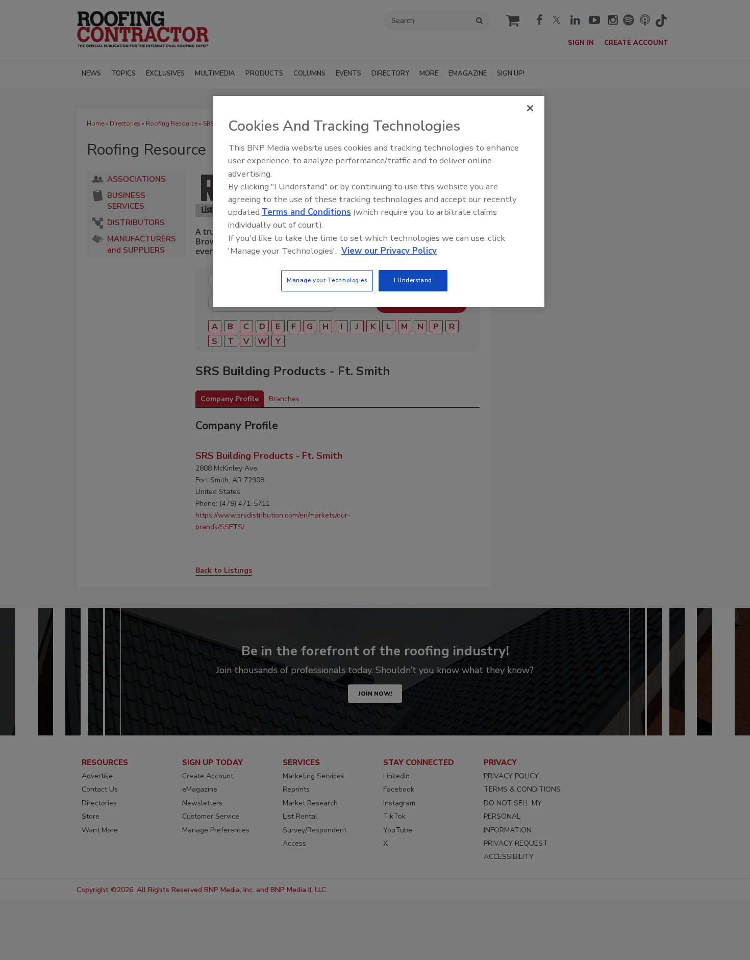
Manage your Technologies (327, 280)
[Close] (530, 108)
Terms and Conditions (306, 212)
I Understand (413, 280)
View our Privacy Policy (389, 251)
